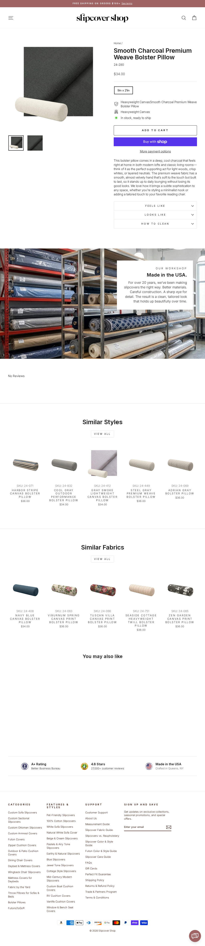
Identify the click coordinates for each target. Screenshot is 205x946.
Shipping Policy (94, 880)
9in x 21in (124, 90)
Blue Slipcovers (56, 859)
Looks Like (155, 214)
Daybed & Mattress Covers (24, 866)
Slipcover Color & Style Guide (99, 843)
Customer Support (96, 812)
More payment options (155, 151)
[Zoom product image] (54, 86)
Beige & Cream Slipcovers (62, 838)
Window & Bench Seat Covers (60, 909)
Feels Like (155, 205)
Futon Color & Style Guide (101, 851)
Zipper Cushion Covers (22, 845)
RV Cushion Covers (58, 895)
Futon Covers (16, 839)
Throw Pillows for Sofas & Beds (23, 894)
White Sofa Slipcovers (60, 826)
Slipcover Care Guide (98, 856)
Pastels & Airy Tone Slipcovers (58, 846)
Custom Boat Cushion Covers (60, 888)
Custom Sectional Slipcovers (18, 820)
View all (102, 433)
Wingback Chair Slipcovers (24, 872)
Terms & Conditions (97, 897)
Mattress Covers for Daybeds (20, 879)
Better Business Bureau (45, 768)
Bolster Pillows (17, 902)
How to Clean (155, 223)
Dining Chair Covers (20, 860)
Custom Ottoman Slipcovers (25, 827)
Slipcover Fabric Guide (99, 829)
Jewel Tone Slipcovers (60, 865)
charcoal (176, 160)
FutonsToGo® (16, 908)
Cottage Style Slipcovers (61, 871)
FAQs (88, 862)
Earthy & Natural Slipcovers (63, 853)
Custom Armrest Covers (22, 833)
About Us (91, 818)
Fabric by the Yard (19, 887)
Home (117, 43)
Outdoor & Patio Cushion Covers (23, 853)
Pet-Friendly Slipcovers (61, 815)
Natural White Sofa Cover (62, 832)
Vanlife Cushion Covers (61, 901)
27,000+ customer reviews (107, 768)
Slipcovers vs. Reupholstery (102, 835)
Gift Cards (91, 868)
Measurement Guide (97, 824)
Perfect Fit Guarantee (98, 874)
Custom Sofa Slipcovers (22, 812)
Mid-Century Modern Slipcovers (59, 878)
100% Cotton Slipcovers (61, 820)
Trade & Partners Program (101, 891)
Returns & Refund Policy (100, 885)
